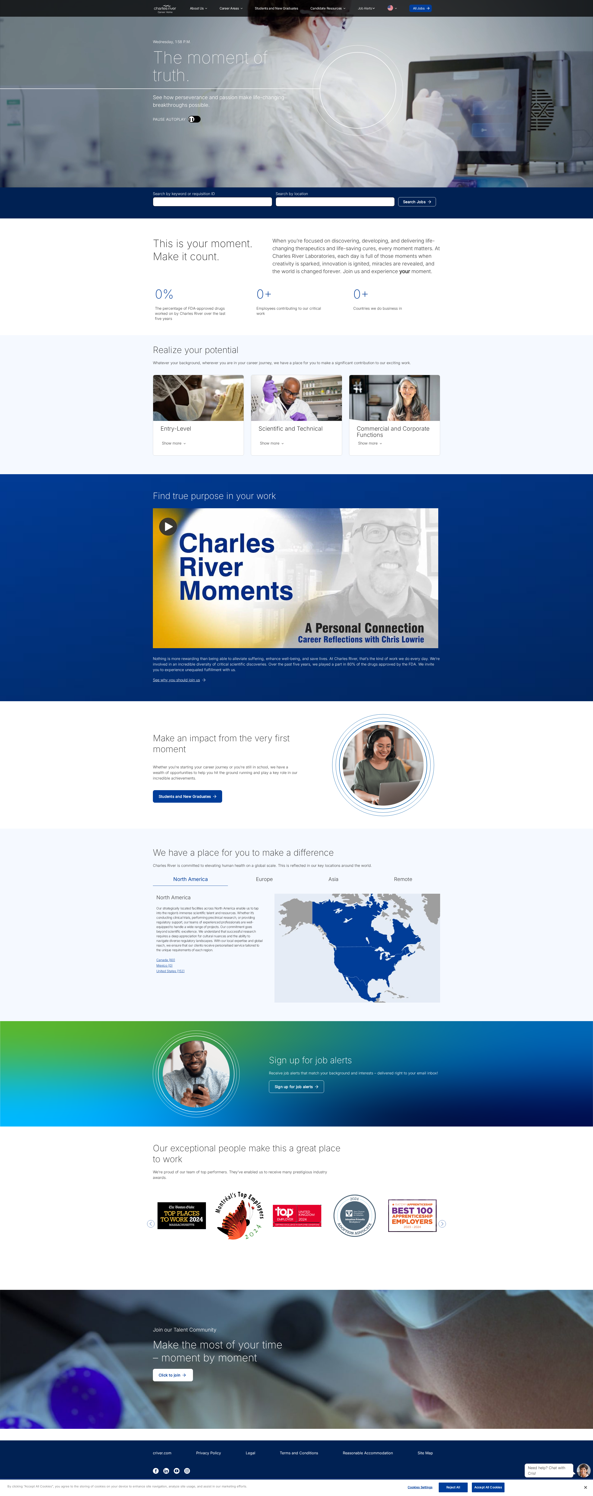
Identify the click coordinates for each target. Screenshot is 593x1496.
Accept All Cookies (488, 1487)
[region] (296, 1488)
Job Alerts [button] (365, 8)
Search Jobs (414, 201)
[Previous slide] (151, 1224)
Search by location (292, 193)
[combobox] (212, 201)
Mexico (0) (164, 965)
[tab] (190, 879)
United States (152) (170, 971)
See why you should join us (176, 680)
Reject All (453, 1487)
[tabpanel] (296, 951)
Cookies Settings (420, 1487)
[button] (198, 8)
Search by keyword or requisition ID (184, 193)
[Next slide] (442, 1224)
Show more (174, 443)
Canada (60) (165, 960)
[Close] (585, 1487)
